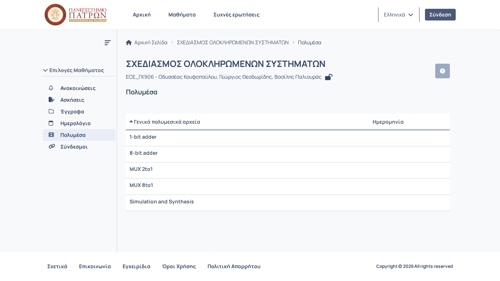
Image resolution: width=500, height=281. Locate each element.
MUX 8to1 (141, 184)
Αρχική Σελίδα (150, 42)
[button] (398, 14)
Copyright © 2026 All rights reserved (414, 266)
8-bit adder (144, 152)
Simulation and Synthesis (162, 201)
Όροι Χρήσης (179, 266)
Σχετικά (57, 266)
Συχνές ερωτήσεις (236, 14)
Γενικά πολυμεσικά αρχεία (166, 121)
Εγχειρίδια (136, 266)
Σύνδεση (440, 14)
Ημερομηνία (388, 121)
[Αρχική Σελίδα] (75, 15)
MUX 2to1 (141, 168)
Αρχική (142, 14)
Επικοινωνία (95, 266)
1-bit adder (143, 136)
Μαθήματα (182, 14)
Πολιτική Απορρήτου (234, 266)
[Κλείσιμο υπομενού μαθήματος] (107, 42)
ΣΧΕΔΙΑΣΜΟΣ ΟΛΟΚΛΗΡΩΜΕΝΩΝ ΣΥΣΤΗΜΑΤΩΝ (233, 42)
